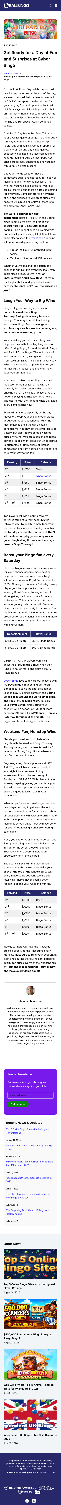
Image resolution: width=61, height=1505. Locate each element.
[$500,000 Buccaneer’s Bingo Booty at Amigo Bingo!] (30, 1314)
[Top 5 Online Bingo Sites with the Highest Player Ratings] (30, 1264)
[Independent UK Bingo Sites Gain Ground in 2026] (30, 1415)
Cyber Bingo (11, 680)
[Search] (50, 5)
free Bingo (37, 238)
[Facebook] (27, 1501)
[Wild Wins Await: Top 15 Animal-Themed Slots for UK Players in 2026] (30, 1364)
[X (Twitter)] (34, 1501)
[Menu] (56, 5)
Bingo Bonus (43, 476)
